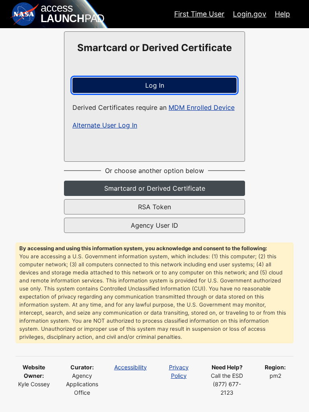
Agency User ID (154, 225)
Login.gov (249, 14)
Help (282, 14)
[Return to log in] (58, 14)
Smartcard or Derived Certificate (154, 188)
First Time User (199, 14)
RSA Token (154, 207)
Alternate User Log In (104, 125)
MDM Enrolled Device (202, 107)
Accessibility (130, 367)
